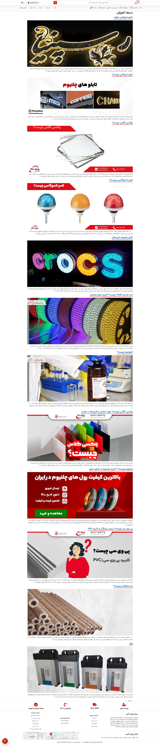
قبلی (130, 700)
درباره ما (40, 8)
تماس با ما (48, 8)
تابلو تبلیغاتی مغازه (123, 17)
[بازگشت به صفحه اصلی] (137, 4)
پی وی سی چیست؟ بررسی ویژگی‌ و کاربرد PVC (110, 529)
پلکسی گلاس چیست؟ (122, 123)
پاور (131, 643)
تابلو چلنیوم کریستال (122, 237)
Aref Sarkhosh (63, 742)
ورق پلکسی (125, 8)
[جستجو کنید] (55, 2)
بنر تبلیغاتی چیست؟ (123, 586)
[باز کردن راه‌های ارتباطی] (5, 741)
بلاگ (55, 8)
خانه (141, 8)
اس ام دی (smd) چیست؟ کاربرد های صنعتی (111, 295)
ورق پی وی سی (113, 8)
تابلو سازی (135, 8)
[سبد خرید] (22, 2)
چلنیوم (103, 8)
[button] (33, 2)
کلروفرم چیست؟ (125, 352)
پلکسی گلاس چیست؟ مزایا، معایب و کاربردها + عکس (107, 412)
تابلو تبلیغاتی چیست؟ (122, 75)
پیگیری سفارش (23, 8)
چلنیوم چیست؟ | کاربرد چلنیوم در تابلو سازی (111, 469)
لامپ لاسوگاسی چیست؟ (121, 180)
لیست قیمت (32, 8)
